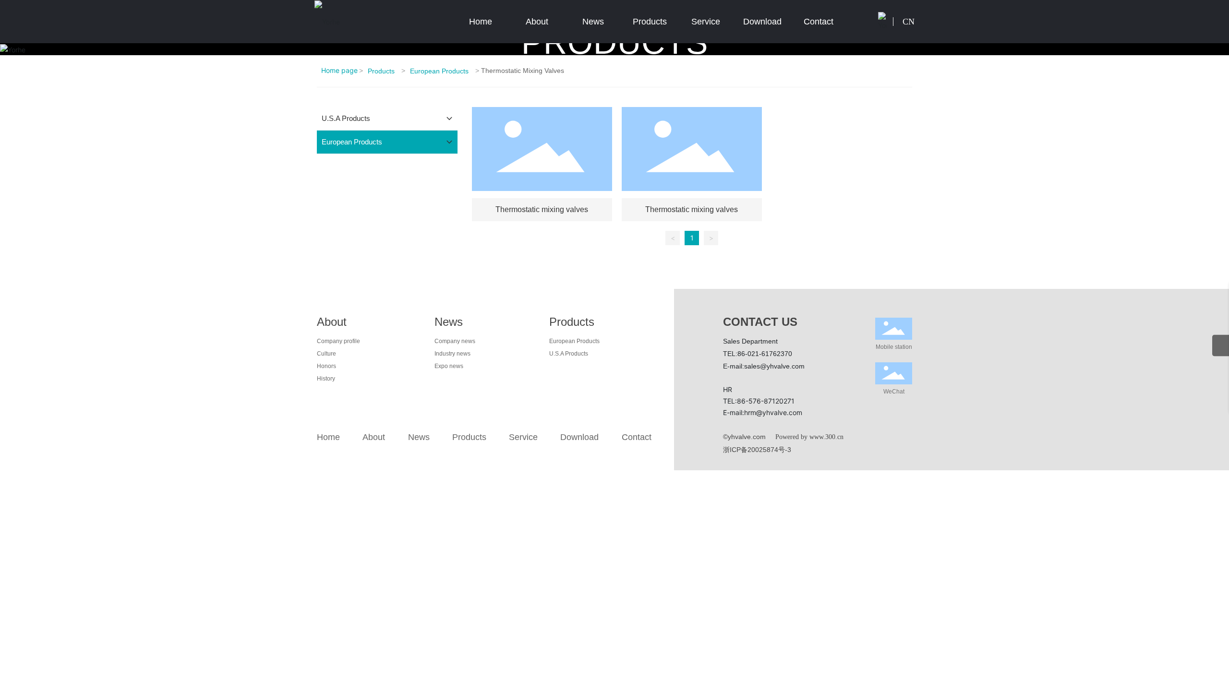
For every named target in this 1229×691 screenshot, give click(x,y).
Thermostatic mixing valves (541, 209)
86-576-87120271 (766, 401)
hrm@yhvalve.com (773, 412)
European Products (439, 71)
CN (909, 21)
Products (381, 71)
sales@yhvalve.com (774, 366)
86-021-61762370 (764, 353)
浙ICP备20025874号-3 (757, 449)
